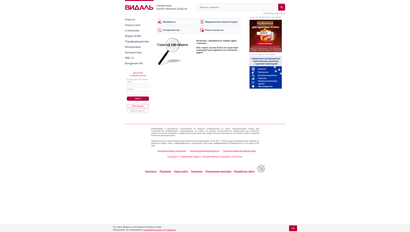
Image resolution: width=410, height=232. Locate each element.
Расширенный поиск (274, 13)
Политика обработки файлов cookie (239, 151)
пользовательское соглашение (159, 229)
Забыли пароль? (138, 111)
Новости (130, 19)
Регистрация (138, 106)
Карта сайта (181, 171)
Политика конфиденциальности (204, 151)
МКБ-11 (129, 58)
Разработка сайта (244, 171)
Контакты (151, 171)
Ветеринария (133, 47)
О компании (132, 30)
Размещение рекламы (218, 171)
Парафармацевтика (137, 41)
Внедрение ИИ (134, 63)
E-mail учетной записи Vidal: (137, 80)
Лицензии (196, 171)
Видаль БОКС (133, 36)
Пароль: (130, 89)
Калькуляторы (133, 52)
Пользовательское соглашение (172, 151)
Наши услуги (132, 25)
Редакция (165, 171)
